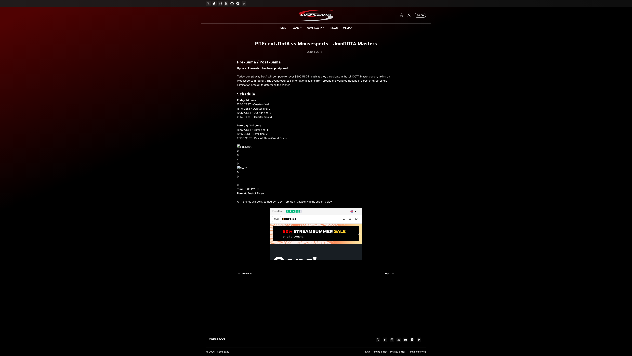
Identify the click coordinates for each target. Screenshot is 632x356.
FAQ (367, 351)
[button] (401, 15)
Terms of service (417, 351)
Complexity (223, 351)
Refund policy (380, 351)
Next (387, 273)
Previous (247, 273)
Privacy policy (397, 351)
